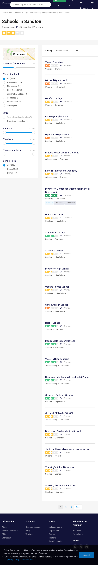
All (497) (11, 78)
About (4, 527)
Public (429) (12, 169)
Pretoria (52, 537)
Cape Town (54, 530)
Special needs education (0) (19, 117)
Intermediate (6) (14, 101)
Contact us (6, 537)
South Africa (7, 12)
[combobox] (30, 4)
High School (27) (14, 90)
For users (77, 530)
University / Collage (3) (17, 94)
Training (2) (12, 105)
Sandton (67, 12)
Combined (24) (13, 97)
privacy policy (13, 559)
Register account (33, 527)
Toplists (29, 534)
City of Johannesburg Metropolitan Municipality (43, 12)
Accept (86, 555)
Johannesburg (55, 527)
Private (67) (12, 172)
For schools (78, 534)
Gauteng (18, 12)
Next (78, 507)
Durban (52, 534)
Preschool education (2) (17, 121)
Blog (28, 530)
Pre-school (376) (14, 82)
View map (21, 54)
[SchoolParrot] (6, 4)
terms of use (27, 559)
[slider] (15, 67)
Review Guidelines (10, 530)
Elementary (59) (14, 86)
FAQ (4, 534)
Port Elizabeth (55, 541)
